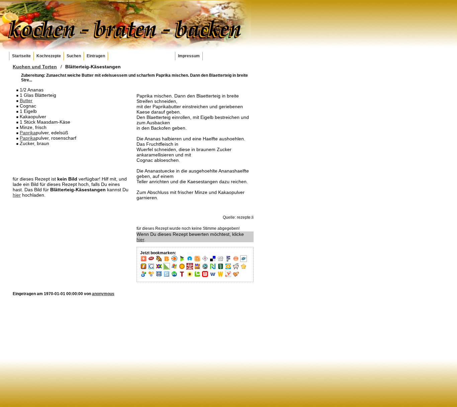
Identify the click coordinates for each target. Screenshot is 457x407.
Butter (26, 100)
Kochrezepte (48, 56)
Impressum (189, 56)
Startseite (21, 56)
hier (17, 195)
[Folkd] (243, 260)
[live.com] (174, 268)
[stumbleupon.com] (174, 276)
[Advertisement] (71, 161)
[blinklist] (174, 260)
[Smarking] (159, 276)
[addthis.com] (143, 260)
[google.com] (151, 268)
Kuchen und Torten (35, 66)
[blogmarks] (182, 260)
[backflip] (159, 260)
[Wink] (212, 276)
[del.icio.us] (212, 260)
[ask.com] (151, 260)
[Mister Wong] (189, 268)
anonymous (103, 293)
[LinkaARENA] (166, 268)
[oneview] (228, 268)
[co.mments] (197, 260)
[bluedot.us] (189, 260)
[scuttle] (243, 268)
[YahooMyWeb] (228, 276)
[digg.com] (220, 260)
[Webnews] (205, 276)
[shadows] (143, 276)
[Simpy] (151, 276)
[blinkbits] (166, 260)
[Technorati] (197, 276)
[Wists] (220, 276)
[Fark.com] (228, 260)
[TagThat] (189, 276)
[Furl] (143, 268)
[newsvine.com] (220, 268)
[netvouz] (212, 268)
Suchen (74, 56)
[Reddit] (236, 268)
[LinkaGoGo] (159, 268)
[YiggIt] (236, 276)
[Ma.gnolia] (182, 268)
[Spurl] (166, 276)
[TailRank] (182, 276)
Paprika (28, 132)
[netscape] (205, 268)
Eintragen (96, 56)
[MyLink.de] (197, 268)
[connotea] (205, 260)
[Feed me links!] (236, 260)
